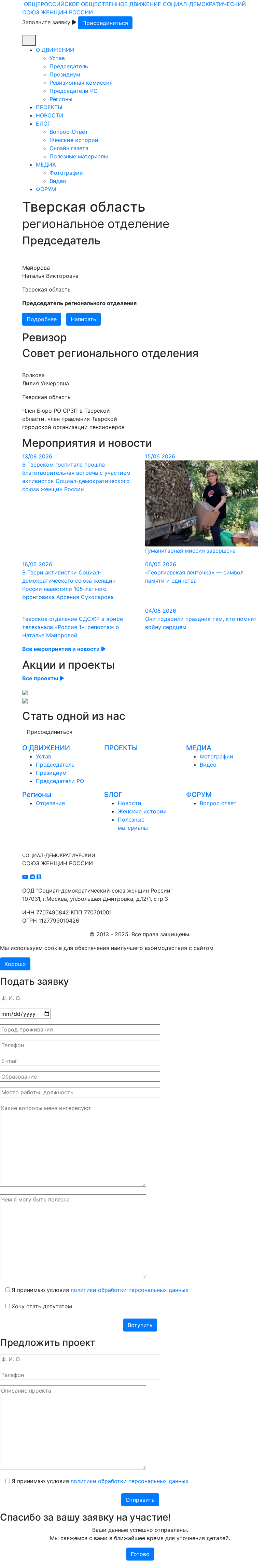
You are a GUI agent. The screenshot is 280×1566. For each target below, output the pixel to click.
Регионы (61, 99)
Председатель (69, 66)
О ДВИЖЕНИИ (55, 49)
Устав (57, 58)
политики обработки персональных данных (129, 1289)
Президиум (65, 74)
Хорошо (15, 963)
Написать (83, 319)
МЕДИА (46, 164)
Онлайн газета (69, 148)
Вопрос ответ (218, 803)
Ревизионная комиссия (81, 82)
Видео (58, 180)
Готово (140, 1554)
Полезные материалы (79, 156)
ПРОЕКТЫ (49, 107)
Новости (129, 803)
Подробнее (42, 319)
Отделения (50, 803)
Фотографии (66, 172)
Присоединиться (105, 22)
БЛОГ (43, 123)
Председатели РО (74, 90)
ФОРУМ (46, 189)
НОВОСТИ (49, 115)
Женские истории (74, 140)
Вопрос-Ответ (69, 131)
